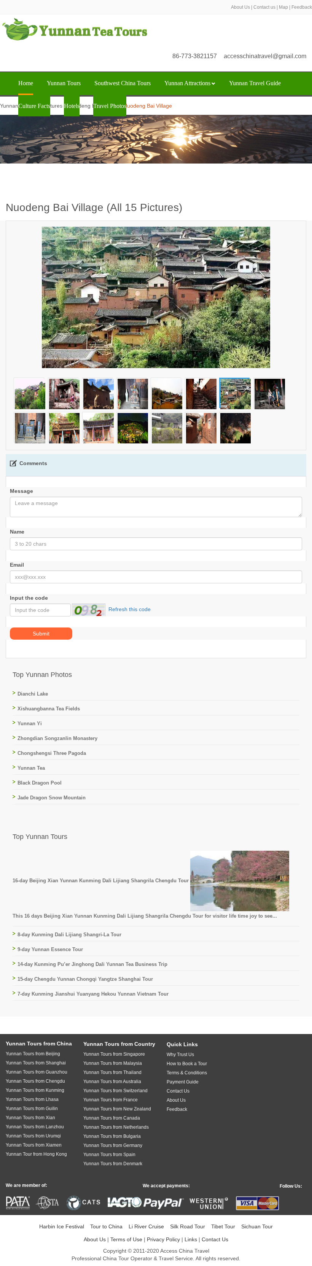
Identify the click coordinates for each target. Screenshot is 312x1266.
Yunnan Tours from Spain (109, 1154)
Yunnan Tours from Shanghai (36, 1063)
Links (191, 1239)
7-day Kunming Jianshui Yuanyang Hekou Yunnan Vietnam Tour (93, 994)
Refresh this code (129, 610)
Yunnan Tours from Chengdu (35, 1081)
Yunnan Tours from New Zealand (117, 1109)
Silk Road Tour (187, 1226)
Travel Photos (109, 106)
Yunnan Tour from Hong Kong (36, 1154)
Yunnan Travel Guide (255, 83)
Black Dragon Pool (40, 783)
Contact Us (215, 1239)
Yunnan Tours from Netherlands (116, 1127)
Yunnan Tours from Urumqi (33, 1136)
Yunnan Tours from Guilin (32, 1108)
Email (17, 565)
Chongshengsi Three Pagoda (52, 753)
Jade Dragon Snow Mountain (52, 798)
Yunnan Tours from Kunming (35, 1090)
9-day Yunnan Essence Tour (50, 949)
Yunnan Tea (31, 768)
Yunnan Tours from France (110, 1099)
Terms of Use (126, 1239)
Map (283, 7)
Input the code (29, 598)
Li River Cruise (146, 1226)
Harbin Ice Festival (61, 1226)
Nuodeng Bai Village (92, 106)
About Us (240, 7)
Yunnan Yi (30, 723)
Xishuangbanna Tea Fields (49, 709)
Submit (41, 634)
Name (17, 532)
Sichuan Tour (257, 1226)
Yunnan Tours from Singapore (114, 1054)
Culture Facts (34, 106)
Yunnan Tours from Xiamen (34, 1145)
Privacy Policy (163, 1239)
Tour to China (106, 1226)
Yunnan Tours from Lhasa (32, 1099)
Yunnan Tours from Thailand (112, 1072)
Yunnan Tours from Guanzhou (36, 1072)
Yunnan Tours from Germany (112, 1145)
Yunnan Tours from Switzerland (115, 1090)
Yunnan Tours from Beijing (33, 1053)
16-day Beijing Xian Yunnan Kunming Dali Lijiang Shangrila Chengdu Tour (101, 880)
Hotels (72, 106)
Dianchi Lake (33, 694)
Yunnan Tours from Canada (111, 1118)
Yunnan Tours (64, 83)
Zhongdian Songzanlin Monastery (57, 738)
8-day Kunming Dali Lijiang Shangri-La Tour (69, 934)
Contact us (264, 7)
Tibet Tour (223, 1226)
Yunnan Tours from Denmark (112, 1163)
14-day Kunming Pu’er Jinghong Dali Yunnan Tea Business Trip (92, 964)
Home (25, 83)
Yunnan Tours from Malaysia (112, 1063)
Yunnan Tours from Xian (30, 1117)
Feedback (301, 7)
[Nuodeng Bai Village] (30, 394)
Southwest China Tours (122, 83)
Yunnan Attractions (187, 83)
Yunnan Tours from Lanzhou (35, 1126)
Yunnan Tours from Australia (112, 1081)
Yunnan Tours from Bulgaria (112, 1136)
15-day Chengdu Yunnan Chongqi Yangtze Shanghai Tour (85, 979)
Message (21, 491)
